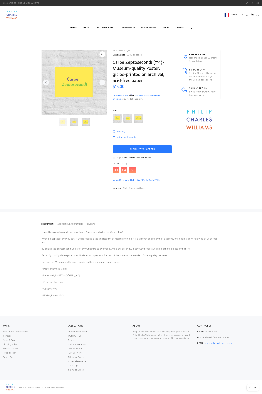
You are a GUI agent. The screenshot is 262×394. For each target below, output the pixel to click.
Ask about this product (127, 137)
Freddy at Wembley (77, 344)
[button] (233, 15)
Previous (46, 82)
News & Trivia (9, 340)
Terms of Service (10, 348)
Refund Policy (9, 353)
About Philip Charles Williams (16, 332)
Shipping (117, 99)
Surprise (71, 340)
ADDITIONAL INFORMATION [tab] (70, 224)
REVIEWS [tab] (91, 224)
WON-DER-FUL (74, 336)
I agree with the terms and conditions (133, 158)
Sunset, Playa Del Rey (77, 361)
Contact (7, 336)
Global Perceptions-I (77, 332)
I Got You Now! (75, 353)
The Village (73, 365)
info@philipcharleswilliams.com (219, 343)
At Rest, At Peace (76, 357)
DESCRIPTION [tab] (47, 224)
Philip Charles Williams (134, 188)
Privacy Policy (9, 357)
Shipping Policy (10, 344)
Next (102, 82)
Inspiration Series (76, 370)
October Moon (75, 348)
